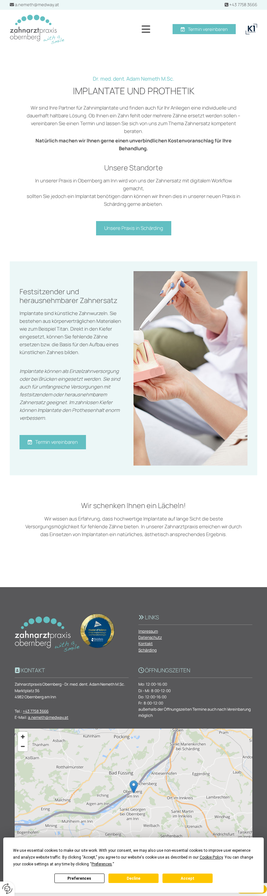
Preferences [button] (101, 864)
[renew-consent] (7, 888)
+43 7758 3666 (243, 4)
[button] (112, 29)
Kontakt (145, 643)
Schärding (147, 650)
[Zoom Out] (23, 746)
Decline (133, 878)
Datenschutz (150, 637)
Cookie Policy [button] (211, 857)
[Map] (133, 794)
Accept (187, 878)
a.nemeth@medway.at (37, 4)
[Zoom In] (23, 737)
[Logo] (37, 29)
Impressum (148, 631)
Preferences (79, 878)
